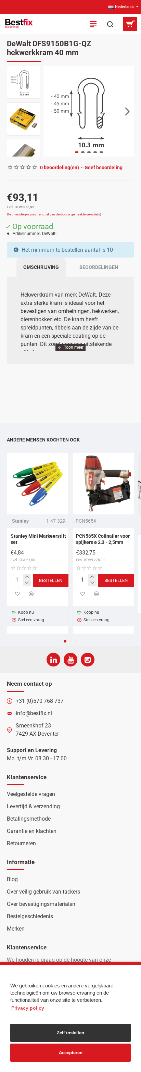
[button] (50, 111)
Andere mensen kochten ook (43, 439)
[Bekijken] (130, 24)
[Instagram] (87, 659)
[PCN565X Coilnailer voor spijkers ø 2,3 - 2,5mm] (103, 483)
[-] (27, 583)
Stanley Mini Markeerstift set (38, 539)
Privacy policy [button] (27, 1008)
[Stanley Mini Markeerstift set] (37, 483)
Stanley (20, 521)
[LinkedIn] (53, 659)
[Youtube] (70, 659)
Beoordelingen (98, 267)
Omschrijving (41, 267)
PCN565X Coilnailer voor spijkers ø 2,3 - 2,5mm (103, 539)
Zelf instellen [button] (70, 1032)
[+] (27, 577)
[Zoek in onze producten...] (110, 24)
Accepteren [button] (70, 1052)
